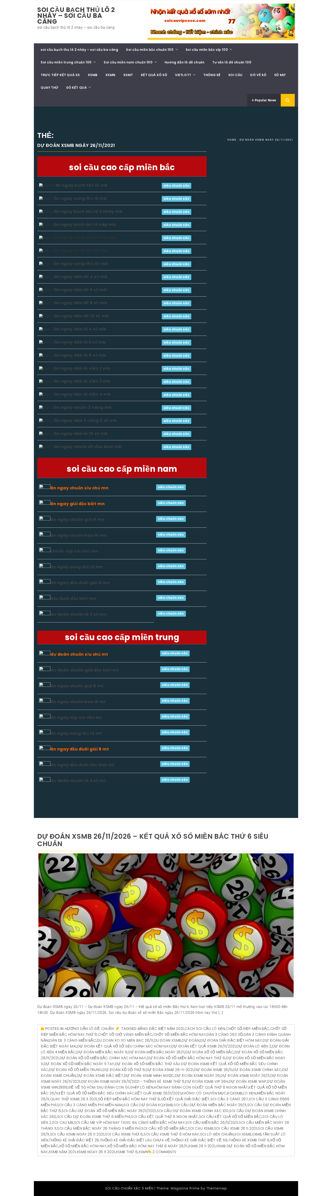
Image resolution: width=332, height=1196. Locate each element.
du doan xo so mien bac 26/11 (125, 1040)
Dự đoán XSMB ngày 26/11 (245, 1075)
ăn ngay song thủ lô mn (76, 567)
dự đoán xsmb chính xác (257, 1069)
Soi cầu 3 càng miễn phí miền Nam (89, 1105)
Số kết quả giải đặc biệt (185, 1099)
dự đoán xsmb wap (248, 1081)
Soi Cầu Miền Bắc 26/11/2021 (212, 1122)
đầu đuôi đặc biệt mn (73, 598)
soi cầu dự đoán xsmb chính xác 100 (192, 1110)
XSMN (110, 75)
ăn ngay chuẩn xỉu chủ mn (79, 488)
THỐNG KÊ (211, 75)
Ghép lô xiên (141, 1087)
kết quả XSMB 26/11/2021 (158, 1093)
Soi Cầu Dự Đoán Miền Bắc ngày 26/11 (210, 1105)
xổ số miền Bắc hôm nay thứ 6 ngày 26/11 (147, 1146)
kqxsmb (234, 1093)
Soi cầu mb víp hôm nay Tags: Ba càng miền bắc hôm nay (129, 1122)
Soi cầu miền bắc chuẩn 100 (150, 49)
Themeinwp (216, 1188)
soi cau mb (62, 1122)
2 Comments (164, 1151)
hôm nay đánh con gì (175, 1087)
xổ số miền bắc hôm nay (82, 1146)
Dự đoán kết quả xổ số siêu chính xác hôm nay (124, 1046)
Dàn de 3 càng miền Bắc (72, 1040)
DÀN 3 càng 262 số (225, 1034)
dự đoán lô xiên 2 (253, 1046)
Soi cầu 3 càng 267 (229, 1099)
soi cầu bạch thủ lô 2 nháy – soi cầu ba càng (76, 15)
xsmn (143, 1151)
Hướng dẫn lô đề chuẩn (185, 62)
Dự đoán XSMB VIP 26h (206, 1081)
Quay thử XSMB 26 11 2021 (73, 1099)
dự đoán (190, 1040)
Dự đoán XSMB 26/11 (213, 1069)
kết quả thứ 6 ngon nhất (222, 1087)
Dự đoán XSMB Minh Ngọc (149, 1075)
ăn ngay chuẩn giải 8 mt (77, 686)
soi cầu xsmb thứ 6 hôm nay (171, 1134)
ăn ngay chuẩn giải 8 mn (77, 519)
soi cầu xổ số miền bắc (164, 1128)
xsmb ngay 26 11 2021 (96, 1151)
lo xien (249, 1093)
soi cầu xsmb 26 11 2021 (235, 1128)
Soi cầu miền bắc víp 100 (207, 49)
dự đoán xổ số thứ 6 (124, 1069)
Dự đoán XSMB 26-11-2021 (169, 1069)
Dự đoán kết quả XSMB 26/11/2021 (203, 1046)
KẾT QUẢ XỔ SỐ (154, 75)
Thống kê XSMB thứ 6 (248, 1140)
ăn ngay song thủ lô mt (76, 733)
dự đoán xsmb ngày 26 (197, 1075)
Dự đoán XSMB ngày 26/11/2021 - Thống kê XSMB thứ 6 (133, 1081)
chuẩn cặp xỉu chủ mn (74, 551)
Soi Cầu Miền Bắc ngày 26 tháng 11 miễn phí (98, 1128)
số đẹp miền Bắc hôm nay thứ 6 (129, 1099)
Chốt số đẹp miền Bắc (247, 1028)
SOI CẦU (235, 75)
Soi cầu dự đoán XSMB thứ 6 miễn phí (93, 1116)
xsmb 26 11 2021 (201, 1146)
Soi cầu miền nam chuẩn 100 (128, 62)
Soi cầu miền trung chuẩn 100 (66, 62)
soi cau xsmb (200, 1128)
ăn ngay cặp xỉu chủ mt (76, 717)
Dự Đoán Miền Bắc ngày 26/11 (156, 1052)
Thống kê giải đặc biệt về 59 (199, 1140)
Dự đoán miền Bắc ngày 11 (102, 1052)
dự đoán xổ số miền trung (75, 1069)
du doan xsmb (167, 1040)
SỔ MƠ (280, 75)
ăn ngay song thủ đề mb (81, 263)
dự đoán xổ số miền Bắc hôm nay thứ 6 (186, 1058)
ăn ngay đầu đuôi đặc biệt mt (82, 765)
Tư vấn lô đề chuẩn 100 (231, 62)
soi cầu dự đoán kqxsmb (148, 1105)
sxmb (257, 1134)
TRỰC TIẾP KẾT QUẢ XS (60, 75)
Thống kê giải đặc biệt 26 (74, 1140)
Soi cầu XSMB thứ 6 (124, 1134)
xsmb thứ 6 (127, 1151)
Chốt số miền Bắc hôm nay (179, 1034)
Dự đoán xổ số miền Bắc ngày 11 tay (79, 1063)
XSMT (128, 75)
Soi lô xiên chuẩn (217, 1134)
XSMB (93, 75)
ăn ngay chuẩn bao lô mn (78, 535)
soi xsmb (242, 1134)
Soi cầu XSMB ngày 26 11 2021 (77, 1134)
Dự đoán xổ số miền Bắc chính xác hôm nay (103, 1058)
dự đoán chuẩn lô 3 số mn (78, 614)
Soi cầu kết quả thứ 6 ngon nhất (164, 1116)
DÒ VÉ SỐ (258, 75)
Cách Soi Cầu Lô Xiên (205, 1028)
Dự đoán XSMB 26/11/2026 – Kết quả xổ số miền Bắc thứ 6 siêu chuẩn (152, 840)
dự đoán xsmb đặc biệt (100, 1075)
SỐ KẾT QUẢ (76, 87)
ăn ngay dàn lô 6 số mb (80, 342)
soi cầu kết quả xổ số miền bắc (230, 1116)
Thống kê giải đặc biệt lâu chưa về (135, 1140)
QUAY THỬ (49, 87)
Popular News (265, 100)
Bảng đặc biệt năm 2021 (161, 1028)
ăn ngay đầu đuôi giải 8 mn (80, 582)
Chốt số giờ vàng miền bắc (125, 1034)
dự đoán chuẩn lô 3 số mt (78, 780)
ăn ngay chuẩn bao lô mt (78, 701)
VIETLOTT (183, 75)
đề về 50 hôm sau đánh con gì (98, 1087)
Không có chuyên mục (204, 1093)
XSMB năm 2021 (62, 1151)
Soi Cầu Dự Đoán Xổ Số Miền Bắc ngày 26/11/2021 (109, 1110)
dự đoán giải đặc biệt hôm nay (231, 1040)
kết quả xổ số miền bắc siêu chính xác (96, 1093)
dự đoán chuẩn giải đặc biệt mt (84, 670)
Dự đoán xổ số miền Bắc (209, 1052)
